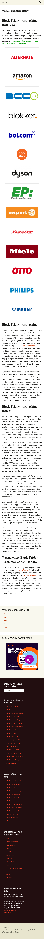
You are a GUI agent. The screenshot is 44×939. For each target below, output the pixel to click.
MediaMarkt (10, 862)
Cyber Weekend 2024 (13, 753)
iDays (8, 838)
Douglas (9, 858)
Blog (7, 821)
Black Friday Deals (12, 710)
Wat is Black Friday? (13, 706)
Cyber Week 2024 (12, 763)
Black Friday (23, 570)
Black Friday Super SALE (10, 930)
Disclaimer (7, 912)
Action (8, 874)
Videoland (9, 877)
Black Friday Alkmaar (13, 784)
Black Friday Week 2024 (14, 756)
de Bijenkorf (10, 855)
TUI (5, 627)
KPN (5, 620)
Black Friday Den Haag (14, 797)
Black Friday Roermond (14, 801)
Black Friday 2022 (12, 733)
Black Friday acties (12, 716)
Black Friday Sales (12, 730)
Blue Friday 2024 (12, 746)
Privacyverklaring (10, 910)
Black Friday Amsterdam (14, 781)
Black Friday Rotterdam (14, 807)
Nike (5, 617)
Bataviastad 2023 (12, 814)
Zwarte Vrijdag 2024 (13, 740)
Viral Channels (11, 845)
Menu (4, 2)
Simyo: (6, 614)
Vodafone (7, 624)
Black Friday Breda (12, 787)
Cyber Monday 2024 (13, 743)
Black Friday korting (13, 720)
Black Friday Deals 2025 (29, 930)
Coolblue (9, 852)
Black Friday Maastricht (14, 804)
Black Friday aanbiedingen (15, 713)
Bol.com (9, 848)
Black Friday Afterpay (13, 760)
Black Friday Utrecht (13, 794)
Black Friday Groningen (14, 791)
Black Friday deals (29, 575)
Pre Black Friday (12, 842)
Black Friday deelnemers (14, 726)
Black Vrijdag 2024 (12, 750)
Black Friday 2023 (12, 736)
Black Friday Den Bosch (14, 811)
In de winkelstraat (12, 817)
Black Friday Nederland (26, 346)
